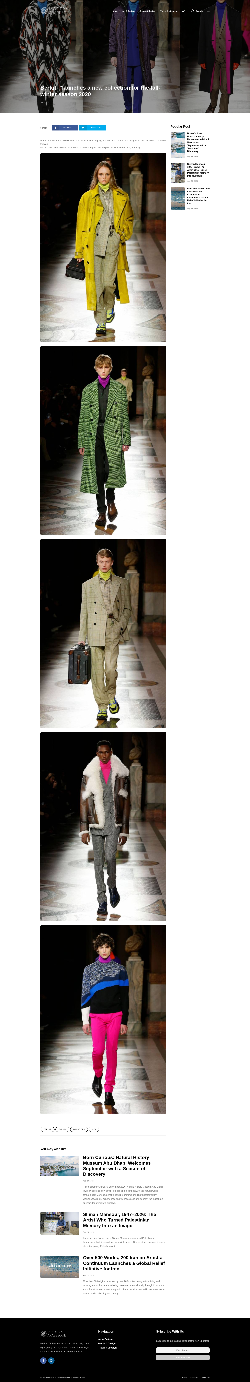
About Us (194, 1377)
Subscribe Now (182, 1357)
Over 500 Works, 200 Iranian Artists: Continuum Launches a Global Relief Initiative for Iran (124, 1263)
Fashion (62, 1129)
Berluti (47, 1129)
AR (183, 11)
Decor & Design (147, 11)
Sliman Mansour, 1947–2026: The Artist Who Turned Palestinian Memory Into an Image (119, 1220)
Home (114, 11)
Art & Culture (128, 11)
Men (94, 1129)
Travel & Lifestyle (168, 11)
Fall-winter (79, 1129)
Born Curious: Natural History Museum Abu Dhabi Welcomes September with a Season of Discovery (198, 142)
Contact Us (205, 1377)
